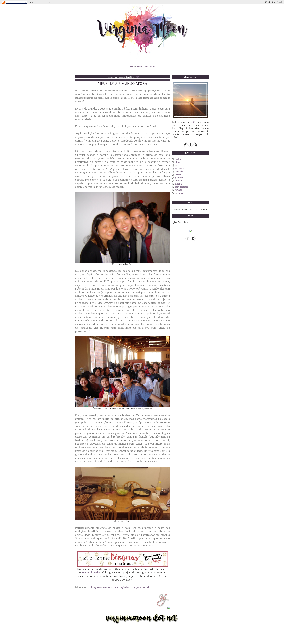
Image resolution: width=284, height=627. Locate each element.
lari (176, 165)
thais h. (179, 180)
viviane (178, 190)
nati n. (178, 159)
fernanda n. (181, 168)
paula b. (179, 171)
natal (145, 587)
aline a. (178, 184)
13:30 (137, 77)
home (132, 66)
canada (107, 587)
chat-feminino (182, 186)
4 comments (122, 80)
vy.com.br (150, 66)
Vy (194, 122)
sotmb (139, 66)
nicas (177, 162)
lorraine (179, 193)
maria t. (179, 174)
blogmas (96, 587)
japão (137, 587)
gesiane (179, 177)
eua (116, 587)
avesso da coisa (91, 572)
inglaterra (126, 587)
